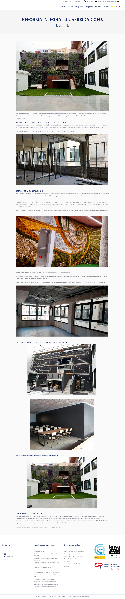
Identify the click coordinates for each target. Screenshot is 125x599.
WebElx (87, 596)
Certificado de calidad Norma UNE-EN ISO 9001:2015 (45, 555)
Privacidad (44, 596)
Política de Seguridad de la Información (45, 582)
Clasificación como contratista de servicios (46, 584)
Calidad (69, 596)
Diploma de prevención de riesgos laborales (46, 570)
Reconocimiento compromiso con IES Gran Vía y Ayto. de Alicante (47, 576)
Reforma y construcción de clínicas (74, 551)
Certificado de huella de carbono (43, 567)
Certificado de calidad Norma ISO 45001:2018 (46, 562)
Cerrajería (67, 561)
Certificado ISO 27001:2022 (41, 565)
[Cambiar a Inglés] (116, 6)
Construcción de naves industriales (74, 549)
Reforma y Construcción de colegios (74, 556)
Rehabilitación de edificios (71, 559)
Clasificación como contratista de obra (45, 586)
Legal (73, 596)
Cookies (51, 596)
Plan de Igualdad (38, 549)
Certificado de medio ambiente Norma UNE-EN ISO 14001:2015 (47, 559)
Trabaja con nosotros (68, 1)
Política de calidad (39, 551)
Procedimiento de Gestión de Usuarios (44, 579)
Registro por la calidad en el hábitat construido (47, 572)
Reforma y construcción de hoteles (74, 554)
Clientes (38, 596)
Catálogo (66, 566)
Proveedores (78, 1)
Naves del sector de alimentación (73, 564)
